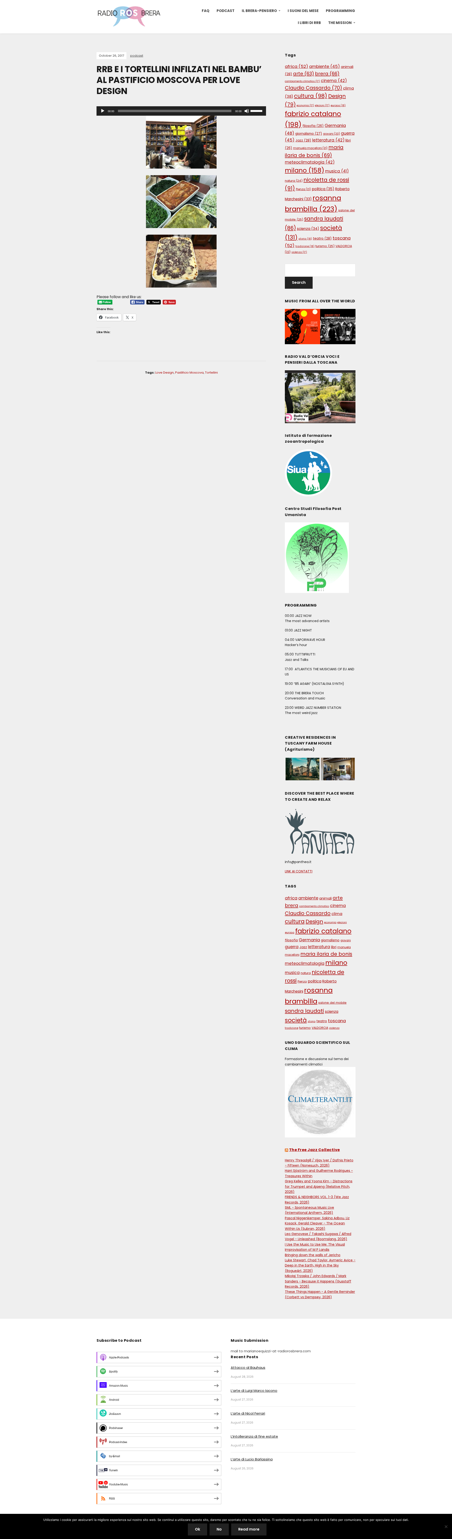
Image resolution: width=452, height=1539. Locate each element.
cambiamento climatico (302, 81)
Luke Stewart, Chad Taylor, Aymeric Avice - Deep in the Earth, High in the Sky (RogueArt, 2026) (320, 1265)
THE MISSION (340, 22)
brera (327, 73)
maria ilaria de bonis (326, 954)
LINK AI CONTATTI (298, 871)
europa (338, 105)
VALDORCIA (320, 1028)
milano (304, 170)
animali (325, 898)
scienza (308, 228)
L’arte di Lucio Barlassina (252, 1459)
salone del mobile (332, 1002)
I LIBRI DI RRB (309, 22)
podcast (136, 55)
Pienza (303, 189)
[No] (446, 1526)
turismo (325, 246)
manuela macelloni (310, 148)
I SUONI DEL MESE (303, 10)
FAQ (205, 10)
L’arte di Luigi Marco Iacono (254, 1390)
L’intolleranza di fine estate (254, 1436)
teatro (322, 238)
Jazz (303, 140)
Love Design (164, 372)
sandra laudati (304, 1011)
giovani (331, 134)
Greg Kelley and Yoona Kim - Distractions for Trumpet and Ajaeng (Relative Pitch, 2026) (318, 1186)
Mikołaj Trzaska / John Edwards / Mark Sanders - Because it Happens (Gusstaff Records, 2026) (318, 1281)
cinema (334, 80)
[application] (181, 111)
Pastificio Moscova (189, 372)
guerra (292, 947)
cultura (310, 96)
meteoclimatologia (310, 162)
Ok (197, 1529)
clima (336, 913)
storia (305, 239)
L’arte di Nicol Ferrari (248, 1413)
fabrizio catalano (323, 931)
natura (294, 180)
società (296, 1020)
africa (296, 66)
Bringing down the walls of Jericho (312, 1255)
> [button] (349, 325)
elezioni (322, 105)
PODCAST (225, 10)
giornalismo (308, 133)
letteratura (328, 140)
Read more (248, 1529)
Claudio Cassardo (313, 87)
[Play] (102, 111)
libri (333, 947)
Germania (309, 940)
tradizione (305, 246)
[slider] (257, 110)
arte (303, 73)
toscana (337, 1021)
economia (305, 105)
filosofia (313, 126)
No (219, 1529)
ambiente (324, 66)
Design (314, 921)
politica (323, 189)
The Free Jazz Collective (314, 1149)
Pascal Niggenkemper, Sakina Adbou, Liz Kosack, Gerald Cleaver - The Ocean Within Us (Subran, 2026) (317, 1223)
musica (337, 171)
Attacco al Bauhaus (248, 1367)
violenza (299, 252)
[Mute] (246, 111)
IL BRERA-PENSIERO (259, 10)
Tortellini (211, 372)
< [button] (290, 325)
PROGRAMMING (340, 10)
